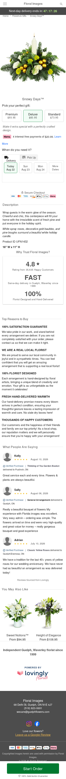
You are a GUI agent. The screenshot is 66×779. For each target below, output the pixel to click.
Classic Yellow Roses (38, 550)
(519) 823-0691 (33, 708)
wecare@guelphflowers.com (33, 711)
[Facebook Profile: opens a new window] (37, 723)
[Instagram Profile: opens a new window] (29, 723)
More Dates (55, 167)
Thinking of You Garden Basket (43, 465)
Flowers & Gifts (19, 15)
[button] (58, 770)
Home (6, 15)
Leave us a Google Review (33, 735)
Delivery (11, 160)
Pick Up (31, 157)
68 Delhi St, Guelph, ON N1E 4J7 (33, 704)
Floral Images (33, 3)
